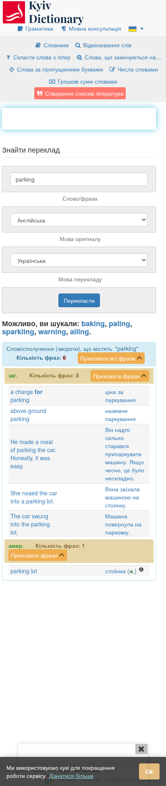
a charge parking (26, 396)
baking (93, 323)
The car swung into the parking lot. (30, 524)
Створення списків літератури (84, 93)
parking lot (23, 571)
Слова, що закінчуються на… (122, 57)
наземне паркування (120, 415)
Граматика (38, 28)
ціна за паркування (120, 396)
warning (52, 331)
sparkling (18, 331)
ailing (79, 331)
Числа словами (137, 69)
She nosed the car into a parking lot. (33, 497)
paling (119, 323)
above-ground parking (28, 415)
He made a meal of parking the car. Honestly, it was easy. (33, 454)
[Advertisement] (84, 118)
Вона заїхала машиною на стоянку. (122, 497)
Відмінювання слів (106, 45)
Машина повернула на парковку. (123, 524)
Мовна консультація (94, 28)
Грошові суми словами (86, 81)
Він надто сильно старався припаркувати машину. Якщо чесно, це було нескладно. (124, 453)
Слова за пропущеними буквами (59, 69)
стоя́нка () (121, 571)
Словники (55, 45)
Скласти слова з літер (41, 57)
